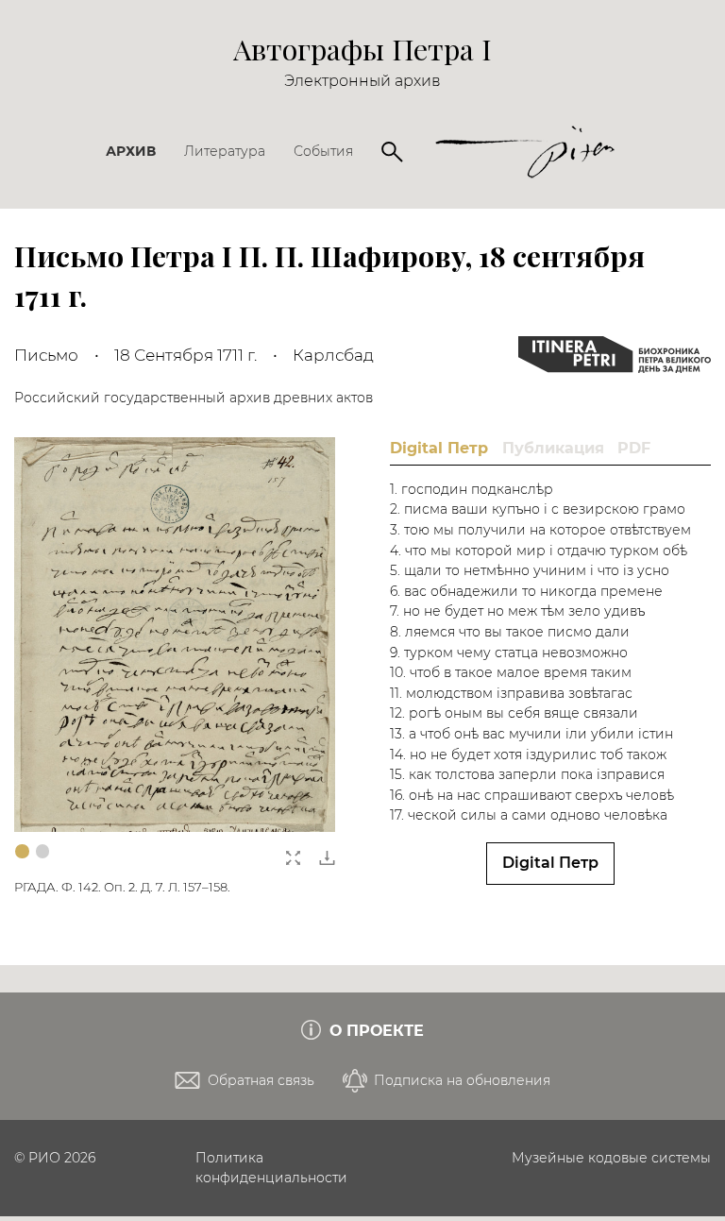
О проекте (374, 1031)
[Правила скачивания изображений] (327, 853)
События (323, 151)
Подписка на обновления (460, 1080)
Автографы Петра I (362, 48)
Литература (224, 151)
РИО (44, 1157)
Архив (131, 151)
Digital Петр (550, 863)
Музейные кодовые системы (611, 1157)
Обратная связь (259, 1080)
